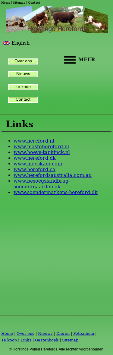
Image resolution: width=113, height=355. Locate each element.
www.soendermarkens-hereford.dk (56, 192)
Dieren (63, 333)
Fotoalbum (83, 333)
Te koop (23, 86)
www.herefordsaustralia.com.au (53, 175)
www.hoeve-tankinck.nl (42, 152)
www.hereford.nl (34, 141)
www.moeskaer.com (38, 164)
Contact (34, 2)
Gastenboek (46, 340)
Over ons (23, 61)
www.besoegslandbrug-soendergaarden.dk (42, 184)
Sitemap (19, 2)
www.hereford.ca (34, 169)
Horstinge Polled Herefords (35, 349)
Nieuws (23, 73)
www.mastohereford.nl (41, 146)
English (20, 43)
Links (25, 340)
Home (5, 2)
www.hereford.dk (35, 158)
